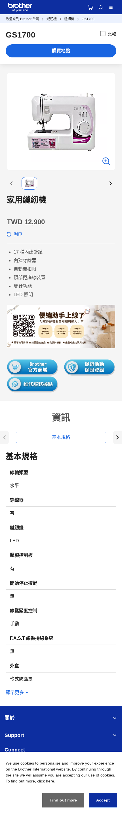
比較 (111, 34)
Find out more (63, 800)
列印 (18, 234)
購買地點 (61, 50)
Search (101, 7)
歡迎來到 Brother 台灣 (22, 19)
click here (45, 781)
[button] (11, 183)
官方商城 (90, 7)
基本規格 (61, 437)
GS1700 (88, 19)
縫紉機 (52, 19)
